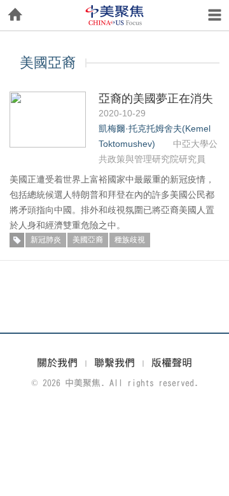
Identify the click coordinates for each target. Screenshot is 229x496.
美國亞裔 (88, 239)
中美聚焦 (114, 15)
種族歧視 (129, 239)
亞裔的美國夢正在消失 (156, 98)
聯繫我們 (114, 362)
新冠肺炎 (46, 239)
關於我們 (57, 362)
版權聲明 (171, 362)
